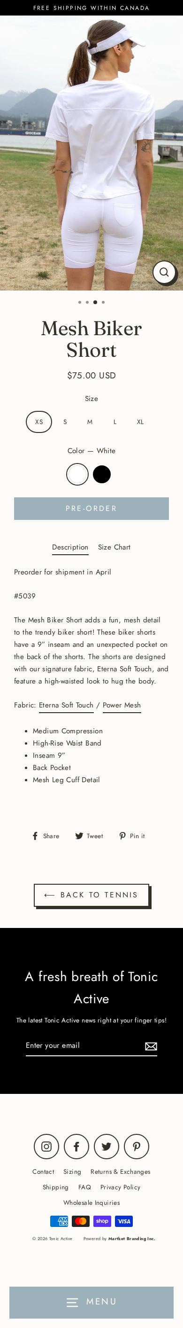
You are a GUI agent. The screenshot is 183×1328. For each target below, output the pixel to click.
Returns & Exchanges (120, 1171)
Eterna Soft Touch (66, 705)
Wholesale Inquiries (91, 1202)
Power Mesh (122, 705)
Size (92, 398)
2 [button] (88, 303)
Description (70, 547)
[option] (91, 153)
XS (39, 421)
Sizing (72, 1171)
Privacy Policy (120, 1187)
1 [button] (80, 303)
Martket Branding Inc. (131, 1238)
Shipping (56, 1187)
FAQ (84, 1187)
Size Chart (114, 547)
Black (102, 474)
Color (92, 451)
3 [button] (95, 302)
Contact (43, 1171)
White (77, 474)
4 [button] (104, 303)
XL (140, 421)
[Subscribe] (149, 1045)
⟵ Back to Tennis (91, 894)
